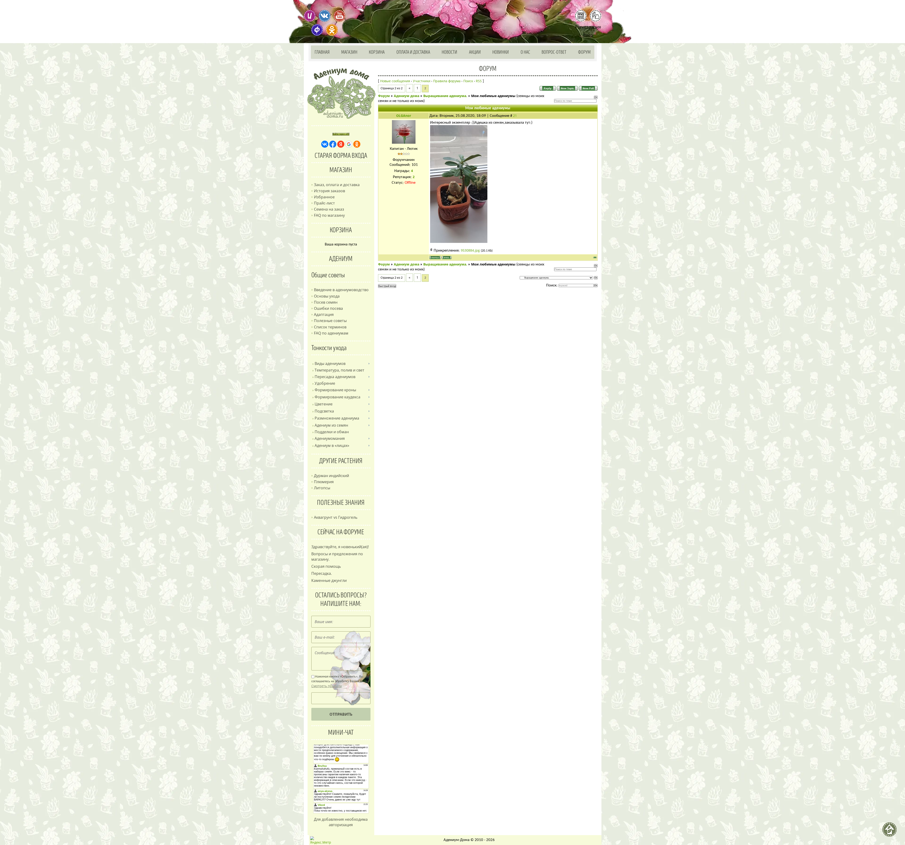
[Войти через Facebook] (332, 144)
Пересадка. (321, 573)
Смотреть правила (326, 686)
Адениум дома (406, 96)
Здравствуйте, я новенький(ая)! (340, 546)
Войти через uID (341, 134)
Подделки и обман (332, 431)
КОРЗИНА (341, 230)
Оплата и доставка (413, 52)
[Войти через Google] (348, 144)
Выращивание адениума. (445, 96)
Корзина (377, 52)
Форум (584, 52)
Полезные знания (341, 502)
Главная (322, 52)
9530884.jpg (470, 250)
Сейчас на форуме (340, 532)
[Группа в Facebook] (317, 30)
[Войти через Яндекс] (340, 144)
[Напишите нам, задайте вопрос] (595, 16)
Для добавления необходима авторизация (341, 822)
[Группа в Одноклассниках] (332, 30)
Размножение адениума (337, 418)
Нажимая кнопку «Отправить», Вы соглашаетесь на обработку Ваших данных (340, 681)
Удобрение (325, 383)
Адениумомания (330, 438)
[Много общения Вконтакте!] (324, 16)
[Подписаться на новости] (581, 16)
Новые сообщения (395, 81)
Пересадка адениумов (335, 376)
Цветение (324, 404)
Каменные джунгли (329, 580)
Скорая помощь (326, 566)
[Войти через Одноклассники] (356, 144)
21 (515, 115)
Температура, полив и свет (339, 370)
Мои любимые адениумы (493, 96)
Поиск (468, 81)
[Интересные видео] (339, 16)
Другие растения (340, 461)
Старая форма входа (341, 155)
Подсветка (324, 411)
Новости (449, 52)
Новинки (500, 52)
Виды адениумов (330, 363)
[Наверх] (891, 831)
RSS (479, 81)
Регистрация (588, 27)
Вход (588, 35)
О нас (525, 52)
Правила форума (447, 81)
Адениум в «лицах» (332, 445)
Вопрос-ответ (554, 52)
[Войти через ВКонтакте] (324, 144)
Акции (475, 52)
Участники (421, 81)
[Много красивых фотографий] (310, 16)
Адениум (341, 259)
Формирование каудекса (337, 397)
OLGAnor (403, 115)
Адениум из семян (331, 425)
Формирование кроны (335, 389)
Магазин (349, 52)
